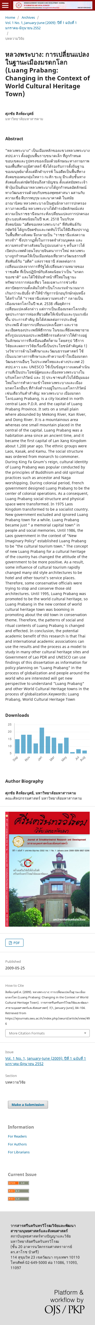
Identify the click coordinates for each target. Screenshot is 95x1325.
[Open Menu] (5, 5)
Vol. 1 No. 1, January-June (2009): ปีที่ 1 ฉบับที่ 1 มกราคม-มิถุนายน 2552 (41, 25)
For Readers (17, 1136)
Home (10, 17)
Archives (28, 17)
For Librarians (19, 1152)
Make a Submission (28, 1104)
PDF (16, 942)
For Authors (17, 1144)
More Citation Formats (27, 1033)
